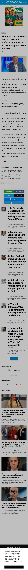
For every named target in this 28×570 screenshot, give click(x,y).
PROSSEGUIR (14, 567)
